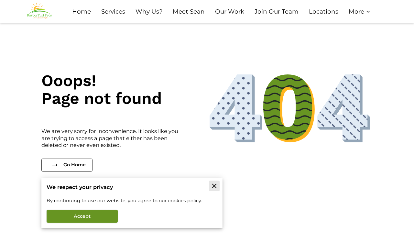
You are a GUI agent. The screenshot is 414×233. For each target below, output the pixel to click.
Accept (82, 216)
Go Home (74, 165)
